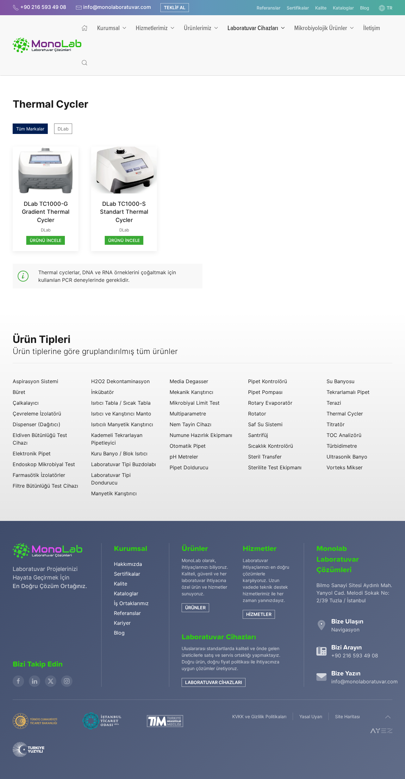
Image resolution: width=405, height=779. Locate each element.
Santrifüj (258, 435)
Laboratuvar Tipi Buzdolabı (123, 464)
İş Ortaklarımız (131, 603)
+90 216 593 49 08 (43, 7)
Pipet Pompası (265, 392)
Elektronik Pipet (32, 453)
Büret (19, 392)
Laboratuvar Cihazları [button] (252, 27)
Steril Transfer (265, 456)
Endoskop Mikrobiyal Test (44, 464)
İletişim (371, 27)
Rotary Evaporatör (270, 403)
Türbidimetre (342, 446)
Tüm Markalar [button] (30, 128)
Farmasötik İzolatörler (39, 475)
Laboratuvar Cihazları (213, 682)
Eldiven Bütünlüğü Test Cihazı (40, 439)
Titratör (336, 424)
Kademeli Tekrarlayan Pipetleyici (116, 439)
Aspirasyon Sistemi (35, 381)
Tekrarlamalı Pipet (348, 392)
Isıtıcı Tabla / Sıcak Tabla (121, 403)
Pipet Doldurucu (189, 467)
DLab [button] (63, 128)
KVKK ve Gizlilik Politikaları (259, 716)
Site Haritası (347, 716)
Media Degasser (189, 381)
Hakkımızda (128, 564)
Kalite (321, 7)
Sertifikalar (298, 7)
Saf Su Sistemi (265, 424)
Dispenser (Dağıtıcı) (36, 424)
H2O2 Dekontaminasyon (120, 381)
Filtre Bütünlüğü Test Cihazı (45, 486)
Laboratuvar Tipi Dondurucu (111, 479)
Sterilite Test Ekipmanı (275, 467)
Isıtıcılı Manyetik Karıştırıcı (122, 424)
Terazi (334, 403)
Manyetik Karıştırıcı (114, 493)
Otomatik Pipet (188, 446)
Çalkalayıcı (26, 403)
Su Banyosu (340, 381)
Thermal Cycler (345, 413)
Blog (364, 7)
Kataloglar (343, 7)
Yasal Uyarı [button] (310, 716)
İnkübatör (102, 392)
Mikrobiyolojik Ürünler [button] (320, 27)
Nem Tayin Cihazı (190, 424)
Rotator (257, 413)
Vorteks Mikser (345, 467)
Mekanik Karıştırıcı (191, 392)
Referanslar (268, 7)
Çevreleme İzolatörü (37, 413)
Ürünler (195, 607)
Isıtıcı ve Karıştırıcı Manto (121, 413)
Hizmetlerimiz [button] (152, 27)
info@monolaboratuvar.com (117, 7)
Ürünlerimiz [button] (197, 27)
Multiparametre (188, 413)
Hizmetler (258, 614)
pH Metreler (184, 456)
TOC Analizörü (344, 435)
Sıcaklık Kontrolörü (270, 446)
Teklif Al (174, 7)
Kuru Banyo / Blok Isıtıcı (119, 453)
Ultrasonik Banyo (347, 456)
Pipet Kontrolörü (267, 381)
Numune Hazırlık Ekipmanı (201, 435)
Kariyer (122, 623)
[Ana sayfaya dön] (47, 45)
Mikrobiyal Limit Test (195, 403)
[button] (385, 8)
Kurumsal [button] (108, 27)
